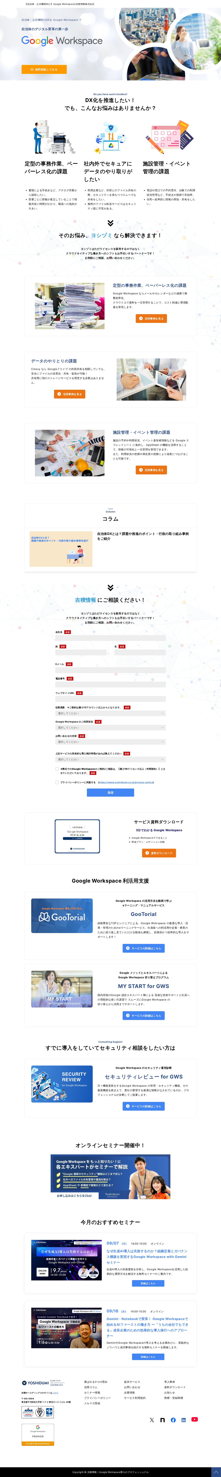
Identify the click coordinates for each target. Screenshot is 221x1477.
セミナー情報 (92, 1392)
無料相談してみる (46, 69)
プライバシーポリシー (97, 1397)
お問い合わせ (132, 1387)
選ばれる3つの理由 (95, 1381)
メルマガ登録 (92, 1403)
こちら (55, 1393)
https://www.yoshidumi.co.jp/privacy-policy (126, 782)
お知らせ (169, 1392)
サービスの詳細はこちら (146, 948)
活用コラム (91, 1387)
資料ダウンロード (162, 853)
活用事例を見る (154, 318)
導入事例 (169, 1381)
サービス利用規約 (135, 1397)
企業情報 (129, 1392)
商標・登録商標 (173, 1397)
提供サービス (132, 1381)
